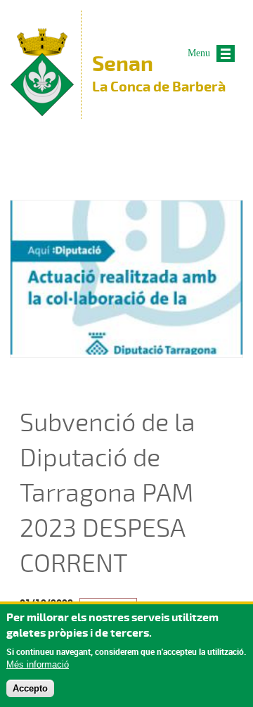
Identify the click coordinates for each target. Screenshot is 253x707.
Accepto (30, 688)
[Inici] (42, 112)
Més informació (37, 664)
